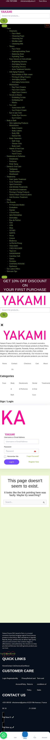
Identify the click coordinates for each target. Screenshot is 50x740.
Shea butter (13, 246)
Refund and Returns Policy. (31, 684)
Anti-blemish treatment (17, 189)
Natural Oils (16, 136)
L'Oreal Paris (14, 213)
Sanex (11, 259)
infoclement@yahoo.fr (20, 702)
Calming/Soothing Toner (21, 51)
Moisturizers (14, 85)
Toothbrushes (14, 171)
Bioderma (13, 241)
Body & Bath (11, 120)
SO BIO (12, 230)
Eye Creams (17, 118)
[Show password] (35, 451)
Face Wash (16, 33)
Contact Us (14, 366)
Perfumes (13, 161)
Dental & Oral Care (14, 166)
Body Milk (15, 133)
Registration (11, 678)
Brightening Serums (19, 62)
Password (7, 447)
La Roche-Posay (15, 243)
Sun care (12, 105)
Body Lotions (17, 131)
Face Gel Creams (18, 90)
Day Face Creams (19, 87)
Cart (37, 363)
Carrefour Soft (14, 256)
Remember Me (12, 456)
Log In (11, 462)
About (45, 363)
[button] (1, 321)
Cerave (12, 238)
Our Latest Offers (13, 269)
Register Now (34, 462)
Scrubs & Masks (15, 95)
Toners (11, 46)
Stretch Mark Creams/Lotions (20, 195)
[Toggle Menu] (4, 25)
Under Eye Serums (19, 115)
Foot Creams (17, 151)
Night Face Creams (19, 92)
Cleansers (13, 31)
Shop (9, 200)
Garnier (12, 210)
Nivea (11, 236)
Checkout (27, 363)
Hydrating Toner (18, 56)
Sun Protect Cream (19, 110)
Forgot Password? (33, 456)
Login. (4, 678)
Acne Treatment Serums (21, 69)
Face (9, 28)
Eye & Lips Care (15, 113)
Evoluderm (13, 207)
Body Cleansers (15, 138)
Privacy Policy (24, 681)
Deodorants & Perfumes (16, 156)
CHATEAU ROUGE (17, 264)
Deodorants (13, 159)
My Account (19, 681)
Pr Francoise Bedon (16, 205)
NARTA (12, 233)
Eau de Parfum (15, 220)
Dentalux (12, 261)
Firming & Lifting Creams (21, 77)
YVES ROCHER (15, 248)
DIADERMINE (14, 253)
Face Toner (16, 49)
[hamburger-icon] (47, 25)
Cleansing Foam (18, 36)
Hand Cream (17, 154)
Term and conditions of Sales (41, 684)
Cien (11, 223)
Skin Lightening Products (18, 123)
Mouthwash (13, 174)
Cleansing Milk (17, 44)
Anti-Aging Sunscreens (20, 82)
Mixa (11, 228)
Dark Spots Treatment (17, 179)
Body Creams (17, 128)
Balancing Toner (18, 54)
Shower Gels (17, 143)
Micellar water (17, 41)
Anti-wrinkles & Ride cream (22, 74)
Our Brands (11, 202)
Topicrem (12, 251)
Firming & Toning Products (19, 192)
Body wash (16, 146)
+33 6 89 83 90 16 (6, 705)
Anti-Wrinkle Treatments (18, 187)
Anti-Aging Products (16, 72)
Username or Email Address (14, 437)
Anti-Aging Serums (19, 64)
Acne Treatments (15, 182)
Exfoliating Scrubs (19, 97)
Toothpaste (13, 169)
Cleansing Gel (17, 39)
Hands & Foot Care (16, 148)
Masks (14, 102)
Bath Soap (16, 141)
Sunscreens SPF (18, 108)
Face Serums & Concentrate (20, 59)
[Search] (4, 20)
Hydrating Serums (19, 67)
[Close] (4, 277)
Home (4, 363)
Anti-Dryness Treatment (18, 197)
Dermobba (13, 218)
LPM (11, 225)
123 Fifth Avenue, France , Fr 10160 (37, 705)
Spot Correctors (15, 184)
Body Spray (13, 164)
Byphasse (13, 266)
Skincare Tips (12, 271)
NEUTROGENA (15, 215)
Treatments (11, 177)
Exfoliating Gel (17, 100)
